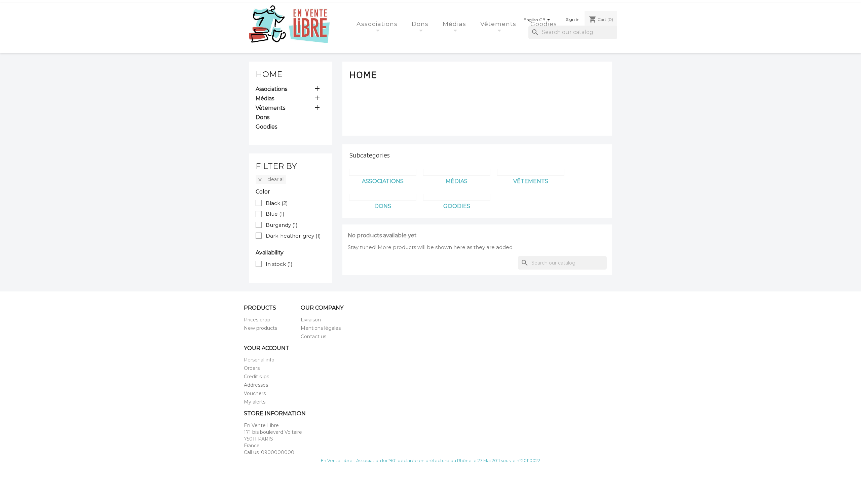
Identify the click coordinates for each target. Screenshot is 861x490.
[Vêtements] (530, 172)
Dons (421, 23)
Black (277, 203)
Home (269, 74)
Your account (266, 348)
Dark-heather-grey (293, 236)
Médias (455, 23)
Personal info (259, 360)
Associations (378, 23)
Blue (275, 214)
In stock (279, 264)
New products (260, 328)
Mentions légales (321, 328)
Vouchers (255, 393)
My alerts (254, 402)
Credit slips (256, 377)
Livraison (311, 320)
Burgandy (282, 225)
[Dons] (382, 197)
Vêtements (499, 23)
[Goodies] (456, 197)
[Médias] (456, 172)
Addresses (256, 385)
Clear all (271, 179)
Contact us (313, 337)
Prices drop (257, 320)
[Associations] (382, 172)
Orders (252, 368)
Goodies (544, 23)
